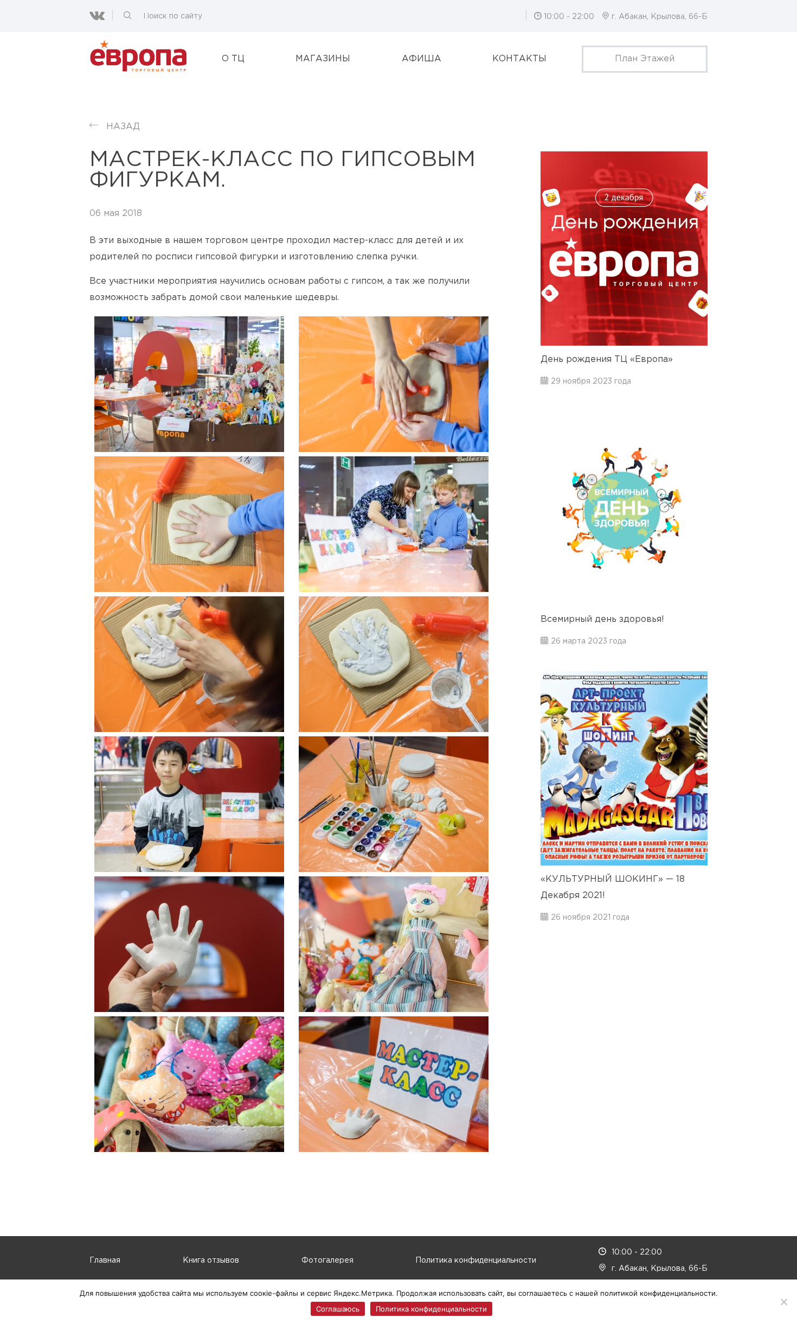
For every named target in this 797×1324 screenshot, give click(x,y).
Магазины (322, 59)
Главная (104, 1260)
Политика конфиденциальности (475, 1260)
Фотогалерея (327, 1260)
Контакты (519, 59)
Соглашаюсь (337, 1308)
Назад (123, 127)
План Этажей (644, 59)
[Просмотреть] (189, 384)
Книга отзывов (211, 1260)
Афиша (421, 59)
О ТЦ (233, 59)
